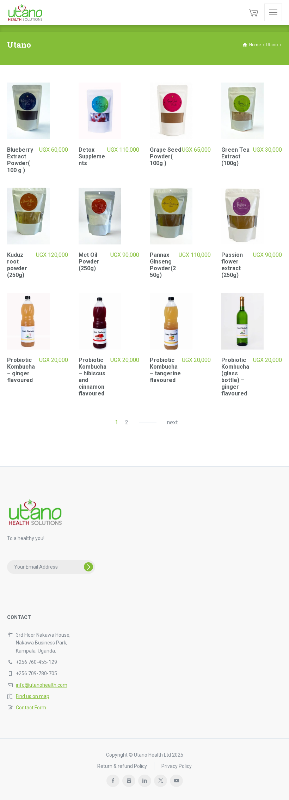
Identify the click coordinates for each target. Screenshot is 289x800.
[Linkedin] (144, 781)
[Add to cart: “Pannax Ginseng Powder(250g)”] (206, 273)
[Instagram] (128, 781)
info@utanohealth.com (41, 685)
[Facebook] (112, 781)
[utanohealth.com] (25, 12)
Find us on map (32, 696)
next (172, 422)
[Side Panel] (273, 12)
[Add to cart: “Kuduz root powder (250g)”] (63, 273)
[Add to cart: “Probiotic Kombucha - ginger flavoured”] (63, 378)
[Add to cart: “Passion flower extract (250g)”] (277, 273)
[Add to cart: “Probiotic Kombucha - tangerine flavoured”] (206, 378)
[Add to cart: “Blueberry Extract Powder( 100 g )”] (63, 168)
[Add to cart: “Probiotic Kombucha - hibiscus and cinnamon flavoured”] (134, 378)
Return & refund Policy (122, 766)
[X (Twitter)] (160, 781)
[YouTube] (176, 781)
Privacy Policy (176, 766)
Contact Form (31, 707)
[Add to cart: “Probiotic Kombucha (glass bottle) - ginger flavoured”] (277, 378)
